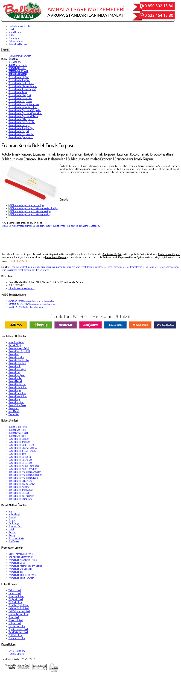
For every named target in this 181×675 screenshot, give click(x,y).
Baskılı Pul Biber (16, 402)
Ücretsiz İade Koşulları (31, 303)
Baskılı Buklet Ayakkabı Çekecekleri (25, 113)
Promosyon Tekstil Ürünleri (21, 577)
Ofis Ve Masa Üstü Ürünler (20, 556)
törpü (169, 266)
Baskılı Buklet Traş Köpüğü (21, 128)
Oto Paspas (13, 541)
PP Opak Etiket (15, 602)
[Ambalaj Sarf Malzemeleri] (88, 20)
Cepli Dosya (13, 523)
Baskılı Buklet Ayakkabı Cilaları (23, 116)
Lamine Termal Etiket (18, 614)
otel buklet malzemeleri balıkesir (137, 266)
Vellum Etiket (14, 590)
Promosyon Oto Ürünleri (20, 568)
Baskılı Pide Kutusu (17, 393)
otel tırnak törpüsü (112, 266)
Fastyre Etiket (14, 623)
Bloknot (12, 517)
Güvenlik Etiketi (15, 620)
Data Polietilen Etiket (18, 632)
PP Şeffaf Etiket (15, 599)
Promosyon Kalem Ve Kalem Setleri (25, 565)
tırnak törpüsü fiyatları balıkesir (56, 266)
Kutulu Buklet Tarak (17, 92)
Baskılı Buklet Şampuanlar (20, 137)
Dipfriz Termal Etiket (18, 629)
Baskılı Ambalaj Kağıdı (18, 348)
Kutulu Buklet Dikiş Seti (19, 95)
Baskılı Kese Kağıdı (17, 369)
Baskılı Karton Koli (17, 363)
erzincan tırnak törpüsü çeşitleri (87, 266)
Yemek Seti (13, 414)
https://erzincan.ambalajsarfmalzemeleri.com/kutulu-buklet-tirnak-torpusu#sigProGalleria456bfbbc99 (50, 225)
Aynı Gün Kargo (31, 300)
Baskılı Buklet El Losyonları (21, 119)
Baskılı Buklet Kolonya (19, 125)
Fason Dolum (14, 61)
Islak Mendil (13, 411)
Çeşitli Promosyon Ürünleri (21, 553)
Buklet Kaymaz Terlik (18, 71)
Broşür (11, 520)
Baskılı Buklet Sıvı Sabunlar (21, 122)
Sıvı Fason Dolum (16, 650)
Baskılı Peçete (14, 390)
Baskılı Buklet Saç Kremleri (21, 134)
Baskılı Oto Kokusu (17, 384)
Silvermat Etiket (16, 596)
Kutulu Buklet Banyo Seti (20, 98)
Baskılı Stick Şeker (17, 405)
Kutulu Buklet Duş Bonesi (20, 101)
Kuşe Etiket (13, 617)
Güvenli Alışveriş (26, 306)
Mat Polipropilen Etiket (19, 611)
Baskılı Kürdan (15, 378)
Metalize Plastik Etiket (18, 608)
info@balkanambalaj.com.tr (21, 288)
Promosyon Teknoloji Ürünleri (22, 574)
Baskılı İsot (13, 354)
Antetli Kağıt (14, 514)
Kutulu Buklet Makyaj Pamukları (23, 104)
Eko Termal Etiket (16, 626)
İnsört (11, 529)
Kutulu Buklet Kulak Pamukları (22, 107)
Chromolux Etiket (16, 638)
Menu (5, 50)
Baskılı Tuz (13, 408)
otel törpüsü (160, 266)
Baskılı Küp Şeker (16, 375)
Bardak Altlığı (14, 345)
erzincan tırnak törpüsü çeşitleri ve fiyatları (29, 269)
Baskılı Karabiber (16, 357)
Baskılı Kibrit (14, 372)
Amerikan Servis (16, 342)
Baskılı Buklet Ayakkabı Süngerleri (24, 110)
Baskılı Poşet (14, 399)
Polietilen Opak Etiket (18, 605)
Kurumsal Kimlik (16, 538)
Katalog (11, 535)
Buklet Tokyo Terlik (17, 65)
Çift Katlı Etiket (15, 635)
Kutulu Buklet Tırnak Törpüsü (22, 89)
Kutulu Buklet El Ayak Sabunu (22, 86)
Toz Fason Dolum (16, 653)
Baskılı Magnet (15, 381)
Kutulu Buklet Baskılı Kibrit (21, 83)
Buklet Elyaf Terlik (17, 68)
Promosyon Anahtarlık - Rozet (22, 559)
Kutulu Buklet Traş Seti (19, 80)
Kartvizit (12, 532)
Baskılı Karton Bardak (18, 360)
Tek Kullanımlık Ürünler (19, 55)
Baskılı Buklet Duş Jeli (18, 131)
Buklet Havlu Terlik (17, 74)
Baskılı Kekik (14, 366)
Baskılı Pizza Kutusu (17, 396)
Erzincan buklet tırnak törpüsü (25, 266)
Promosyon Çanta (16, 562)
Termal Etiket (14, 593)
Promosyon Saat (16, 571)
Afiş (10, 511)
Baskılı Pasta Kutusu (17, 387)
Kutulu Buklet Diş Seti (18, 77)
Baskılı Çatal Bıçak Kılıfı (19, 351)
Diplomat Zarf (15, 526)
